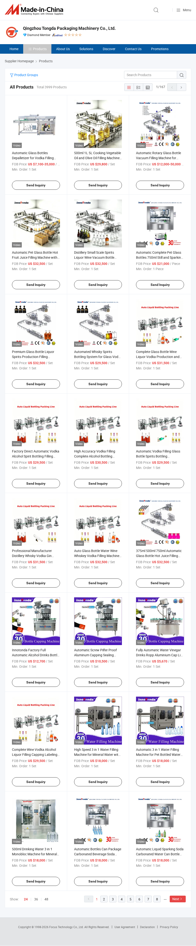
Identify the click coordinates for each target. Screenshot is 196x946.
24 (26, 899)
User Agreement (124, 927)
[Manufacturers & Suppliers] (35, 9)
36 (36, 899)
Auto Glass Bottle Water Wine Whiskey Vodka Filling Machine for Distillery (96, 555)
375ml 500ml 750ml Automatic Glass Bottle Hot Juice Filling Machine (159, 555)
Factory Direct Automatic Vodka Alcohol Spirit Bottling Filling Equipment (35, 456)
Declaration (147, 927)
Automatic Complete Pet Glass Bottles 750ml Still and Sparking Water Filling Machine (159, 257)
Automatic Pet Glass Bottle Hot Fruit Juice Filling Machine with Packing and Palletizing (35, 257)
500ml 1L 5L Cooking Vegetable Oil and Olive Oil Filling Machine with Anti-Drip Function (97, 158)
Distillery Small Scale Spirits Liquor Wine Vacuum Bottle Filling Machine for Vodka (94, 257)
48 (46, 899)
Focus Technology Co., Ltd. (66, 927)
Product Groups (26, 75)
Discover (109, 49)
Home (14, 49)
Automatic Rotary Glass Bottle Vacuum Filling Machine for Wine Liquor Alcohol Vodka (158, 158)
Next (175, 899)
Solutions (86, 49)
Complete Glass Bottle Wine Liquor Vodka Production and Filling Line (158, 356)
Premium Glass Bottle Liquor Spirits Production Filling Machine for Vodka (33, 356)
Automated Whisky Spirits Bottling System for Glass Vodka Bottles (98, 356)
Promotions (160, 49)
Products (40, 49)
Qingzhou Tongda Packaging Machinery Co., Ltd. (69, 28)
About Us (63, 49)
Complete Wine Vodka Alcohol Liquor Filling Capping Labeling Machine (34, 754)
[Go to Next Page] (181, 87)
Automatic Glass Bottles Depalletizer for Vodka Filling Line (33, 158)
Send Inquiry (35, 185)
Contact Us (133, 49)
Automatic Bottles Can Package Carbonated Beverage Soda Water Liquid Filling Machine (97, 854)
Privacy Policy (169, 927)
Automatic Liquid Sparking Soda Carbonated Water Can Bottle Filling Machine (160, 854)
